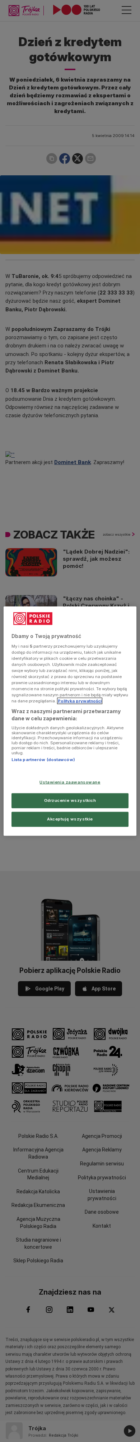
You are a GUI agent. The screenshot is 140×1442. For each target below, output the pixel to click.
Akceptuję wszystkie (70, 818)
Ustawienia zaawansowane (69, 782)
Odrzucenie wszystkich (70, 800)
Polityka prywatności (80, 700)
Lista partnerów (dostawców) (43, 759)
